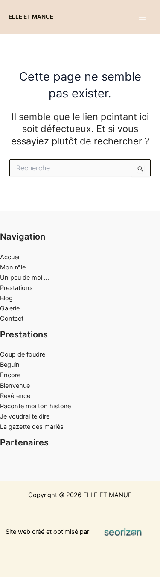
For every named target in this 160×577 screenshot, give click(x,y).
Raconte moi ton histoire (35, 406)
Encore (10, 375)
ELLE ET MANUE (31, 16)
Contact (11, 318)
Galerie (10, 308)
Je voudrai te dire (24, 416)
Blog (6, 298)
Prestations (16, 288)
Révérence (15, 396)
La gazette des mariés (32, 427)
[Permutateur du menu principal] (142, 17)
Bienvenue (15, 386)
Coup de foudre (22, 354)
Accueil (10, 257)
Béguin (10, 365)
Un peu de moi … (24, 277)
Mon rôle (13, 267)
